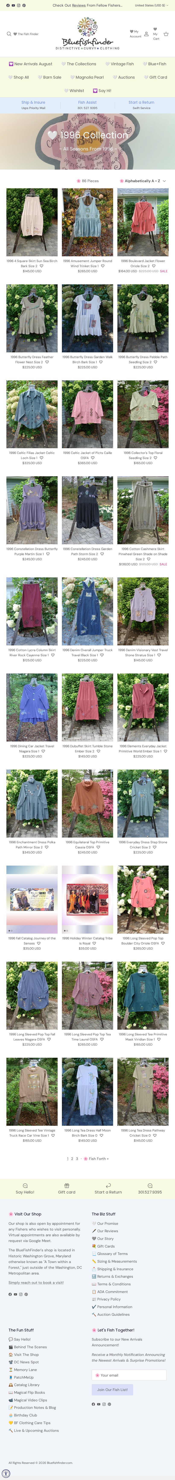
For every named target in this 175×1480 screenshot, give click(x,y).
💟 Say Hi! (102, 95)
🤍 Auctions (123, 81)
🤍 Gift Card (155, 81)
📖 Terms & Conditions (111, 1288)
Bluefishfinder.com (59, 1467)
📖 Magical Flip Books (27, 1396)
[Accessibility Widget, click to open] (6, 1473)
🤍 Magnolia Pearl (87, 81)
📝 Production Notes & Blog (32, 1412)
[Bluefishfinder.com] (87, 38)
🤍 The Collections (78, 68)
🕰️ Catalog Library (24, 1389)
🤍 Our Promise (105, 1227)
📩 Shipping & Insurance (112, 1273)
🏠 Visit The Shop (24, 1359)
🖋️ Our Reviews (105, 1235)
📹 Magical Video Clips (28, 1404)
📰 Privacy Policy (106, 1303)
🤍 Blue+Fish (154, 68)
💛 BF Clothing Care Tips (30, 1427)
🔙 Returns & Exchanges (112, 1281)
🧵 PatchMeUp (21, 1381)
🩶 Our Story (103, 1242)
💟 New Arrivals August (30, 68)
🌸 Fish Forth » (96, 1163)
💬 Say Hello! (20, 1343)
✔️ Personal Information (112, 1311)
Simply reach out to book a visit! (36, 1287)
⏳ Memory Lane (23, 1374)
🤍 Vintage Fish (119, 68)
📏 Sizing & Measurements (114, 1265)
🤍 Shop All (18, 81)
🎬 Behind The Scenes (28, 1351)
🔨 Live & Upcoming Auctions (34, 1434)
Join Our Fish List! (112, 1394)
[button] (41, 270)
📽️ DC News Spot (24, 1366)
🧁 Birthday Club (23, 1419)
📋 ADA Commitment (110, 1296)
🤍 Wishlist (74, 95)
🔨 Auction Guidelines (111, 1318)
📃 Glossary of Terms (110, 1258)
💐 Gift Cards (103, 1250)
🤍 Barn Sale (49, 81)
